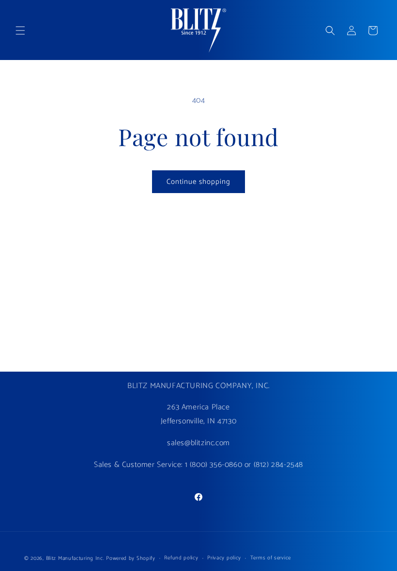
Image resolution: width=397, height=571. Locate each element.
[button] (20, 30)
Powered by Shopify (130, 558)
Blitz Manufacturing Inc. (75, 558)
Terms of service (270, 558)
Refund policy (181, 558)
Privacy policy (224, 558)
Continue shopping (198, 182)
